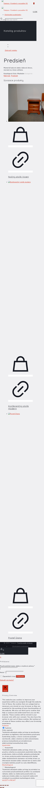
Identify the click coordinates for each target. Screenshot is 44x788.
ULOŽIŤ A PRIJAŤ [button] (9, 780)
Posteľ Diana (15, 637)
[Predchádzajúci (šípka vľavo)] (1, 787)
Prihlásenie (20, 676)
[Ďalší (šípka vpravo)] (3, 787)
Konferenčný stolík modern (18, 407)
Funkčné (8, 728)
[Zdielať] (5, 785)
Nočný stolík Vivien (18, 176)
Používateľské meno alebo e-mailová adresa (17, 666)
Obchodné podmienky (13, 15)
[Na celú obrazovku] (3, 785)
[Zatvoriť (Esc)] (8, 785)
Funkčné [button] (5, 725)
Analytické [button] (6, 745)
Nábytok (7, 76)
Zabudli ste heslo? (7, 680)
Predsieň (14, 76)
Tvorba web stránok (25, 643)
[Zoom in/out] (1, 785)
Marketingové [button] (7, 765)
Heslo (2, 672)
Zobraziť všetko (11, 50)
